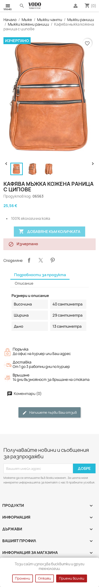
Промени (22, 578)
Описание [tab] (24, 283)
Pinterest (52, 260)
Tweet (40, 260)
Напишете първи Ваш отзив (53, 412)
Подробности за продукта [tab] (40, 274)
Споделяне (29, 260)
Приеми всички (71, 578)
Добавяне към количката (49, 231)
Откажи (44, 578)
